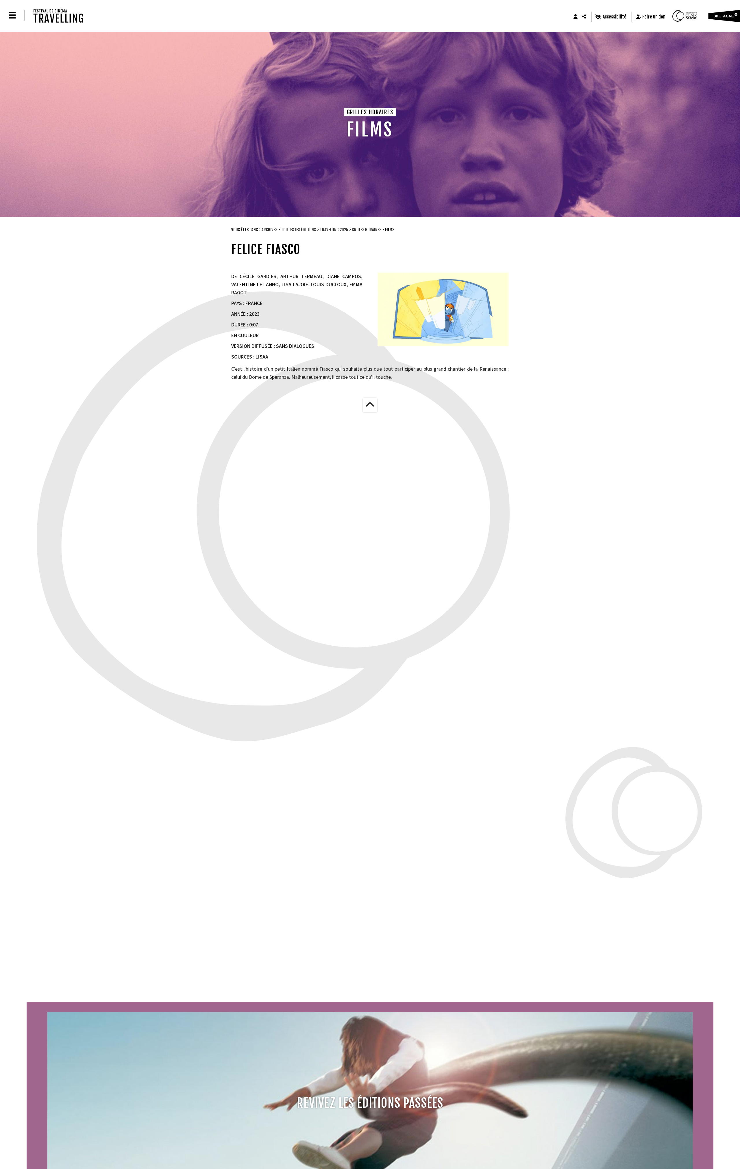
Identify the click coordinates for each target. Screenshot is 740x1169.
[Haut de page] (370, 405)
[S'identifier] (575, 16)
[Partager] (584, 16)
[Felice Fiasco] (443, 309)
